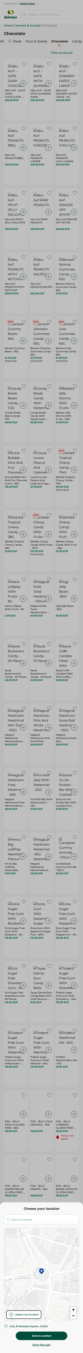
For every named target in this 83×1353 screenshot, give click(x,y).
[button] (41, 1271)
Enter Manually (41, 1344)
